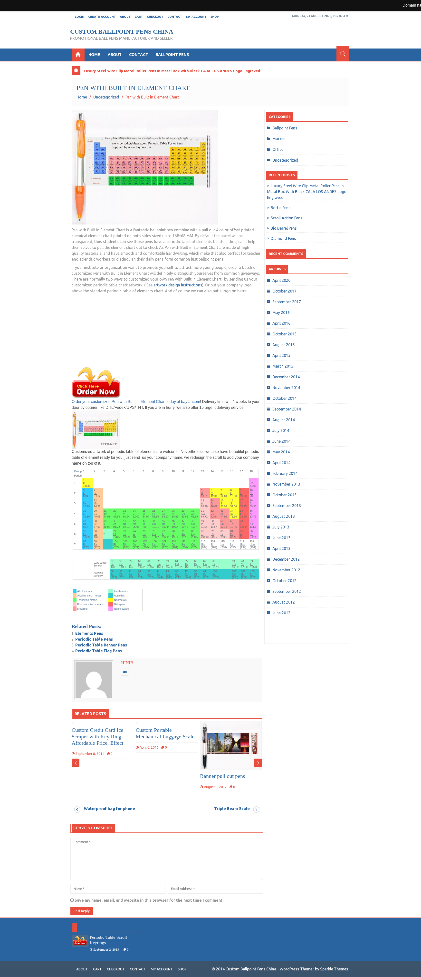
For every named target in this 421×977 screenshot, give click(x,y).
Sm (159, 564)
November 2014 (286, 387)
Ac (112, 574)
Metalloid (82, 608)
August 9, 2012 (215, 787)
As (222, 513)
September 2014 (286, 409)
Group (78, 471)
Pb (212, 534)
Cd (193, 523)
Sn (212, 523)
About (125, 16)
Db (124, 544)
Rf (114, 544)
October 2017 (284, 291)
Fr (84, 544)
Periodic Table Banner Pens (101, 645)
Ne (251, 493)
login (79, 16)
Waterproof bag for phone (109, 808)
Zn (192, 513)
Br (241, 513)
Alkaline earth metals (89, 595)
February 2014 (284, 473)
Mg (95, 503)
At (241, 534)
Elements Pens (89, 633)
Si (212, 503)
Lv (231, 544)
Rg (183, 544)
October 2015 (284, 334)
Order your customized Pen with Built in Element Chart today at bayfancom (136, 402)
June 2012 (281, 613)
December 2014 (286, 377)
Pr (130, 564)
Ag (183, 523)
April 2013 (281, 548)
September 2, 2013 (106, 949)
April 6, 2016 (149, 747)
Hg (193, 534)
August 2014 (283, 420)
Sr (95, 523)
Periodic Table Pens (94, 639)
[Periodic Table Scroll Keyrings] (80, 940)
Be (95, 493)
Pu (158, 574)
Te (231, 523)
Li (84, 493)
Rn (251, 534)
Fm (214, 574)
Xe (251, 523)
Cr (134, 513)
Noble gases (121, 608)
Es (204, 574)
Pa (130, 574)
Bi (221, 534)
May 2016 (281, 312)
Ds (173, 544)
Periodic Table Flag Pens (98, 651)
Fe (153, 513)
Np (149, 574)
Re (144, 534)
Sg (134, 544)
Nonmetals (120, 599)
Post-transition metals (90, 604)
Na (84, 503)
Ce (121, 564)
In (202, 523)
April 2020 (281, 280)
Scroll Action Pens (286, 218)
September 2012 (286, 591)
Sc (105, 513)
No (242, 574)
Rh (163, 523)
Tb (186, 564)
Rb (84, 523)
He (251, 482)
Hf (114, 534)
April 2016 (281, 323)
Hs (154, 544)
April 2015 (281, 355)
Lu (251, 564)
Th (121, 574)
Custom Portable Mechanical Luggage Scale (165, 733)
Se (231, 513)
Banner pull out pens (222, 776)
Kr (251, 513)
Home (94, 54)
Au (183, 534)
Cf (195, 574)
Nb (124, 523)
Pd (173, 523)
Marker (278, 139)
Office (277, 149)
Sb (222, 523)
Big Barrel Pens (284, 228)
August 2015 (283, 344)
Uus (242, 544)
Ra (95, 544)
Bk (186, 574)
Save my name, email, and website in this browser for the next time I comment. (149, 900)
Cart (139, 16)
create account (102, 16)
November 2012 (286, 570)
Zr (114, 523)
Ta (124, 534)
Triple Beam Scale (232, 808)
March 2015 (282, 366)
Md (234, 574)
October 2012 (284, 580)
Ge (212, 513)
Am (168, 574)
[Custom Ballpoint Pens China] (78, 55)
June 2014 (281, 441)
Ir (163, 534)
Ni (173, 513)
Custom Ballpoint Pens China (121, 31)
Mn (144, 513)
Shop (214, 16)
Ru (154, 523)
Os (154, 534)
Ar (251, 503)
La (112, 564)
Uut (203, 544)
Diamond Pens (283, 238)
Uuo (252, 544)
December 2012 (286, 559)
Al (202, 503)
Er (213, 564)
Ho (205, 564)
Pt (173, 534)
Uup (222, 544)
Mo (134, 523)
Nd (140, 564)
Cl (241, 503)
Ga (203, 513)
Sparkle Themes (334, 969)
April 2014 (281, 462)
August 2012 (283, 602)
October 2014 (284, 398)
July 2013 (280, 527)
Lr (251, 574)
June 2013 (281, 538)
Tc (144, 523)
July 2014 (280, 430)
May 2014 (281, 452)
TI (202, 534)
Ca (95, 513)
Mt (163, 544)
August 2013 (283, 516)
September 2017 (286, 302)
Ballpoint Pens (172, 54)
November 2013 (286, 484)
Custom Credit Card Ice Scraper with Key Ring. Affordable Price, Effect (97, 736)
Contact (174, 16)
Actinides (119, 595)
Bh (144, 544)
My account (196, 16)
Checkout (155, 16)
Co (163, 513)
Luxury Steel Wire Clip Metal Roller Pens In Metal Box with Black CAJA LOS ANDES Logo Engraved (172, 71)
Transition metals (87, 599)
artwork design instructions (177, 285)
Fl (212, 544)
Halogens (119, 604)
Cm (177, 574)
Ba (95, 534)
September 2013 (286, 505)
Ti (114, 513)
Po (231, 534)
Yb (242, 564)
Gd (177, 564)
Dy (196, 564)
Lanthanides (121, 591)
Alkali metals (84, 591)
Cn (193, 544)
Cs (84, 534)
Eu (167, 564)
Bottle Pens (280, 207)
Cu (183, 513)
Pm (149, 564)
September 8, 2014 (90, 754)
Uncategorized (285, 160)
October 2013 (284, 495)
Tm (234, 564)
